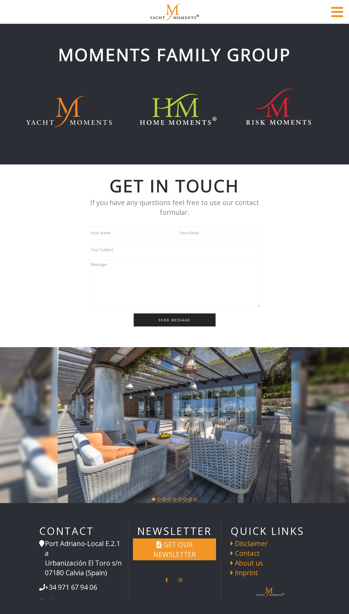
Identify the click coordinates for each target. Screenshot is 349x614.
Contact (246, 553)
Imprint (245, 572)
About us (248, 562)
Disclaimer (250, 543)
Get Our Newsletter (174, 549)
